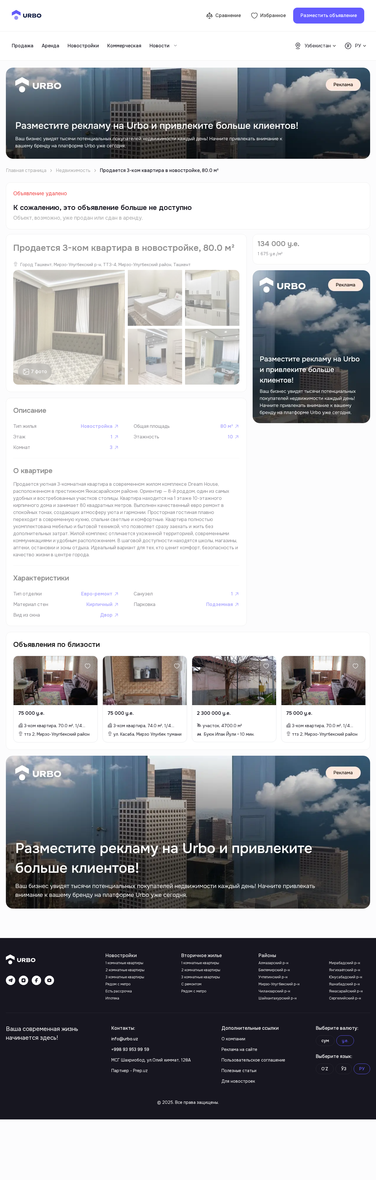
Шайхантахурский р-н (277, 998)
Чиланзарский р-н (274, 991)
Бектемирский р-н (274, 970)
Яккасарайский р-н (346, 991)
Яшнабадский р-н (344, 984)
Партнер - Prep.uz (129, 1070)
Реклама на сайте (239, 1049)
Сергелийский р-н (345, 998)
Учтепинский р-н (273, 977)
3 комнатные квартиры (124, 977)
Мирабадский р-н (344, 963)
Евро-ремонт (97, 594)
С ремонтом (191, 984)
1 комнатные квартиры (124, 963)
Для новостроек (238, 1081)
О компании (233, 1039)
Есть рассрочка (118, 991)
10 (230, 437)
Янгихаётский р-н (344, 970)
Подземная (219, 604)
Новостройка (97, 426)
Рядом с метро (117, 984)
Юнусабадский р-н (345, 977)
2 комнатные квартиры (125, 970)
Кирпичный (99, 604)
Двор (106, 615)
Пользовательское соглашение (253, 1060)
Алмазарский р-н (273, 963)
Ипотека (112, 998)
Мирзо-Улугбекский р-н (279, 984)
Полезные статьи (238, 1070)
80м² (226, 426)
